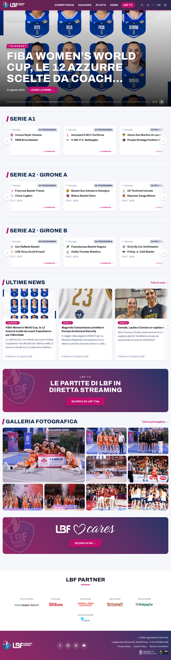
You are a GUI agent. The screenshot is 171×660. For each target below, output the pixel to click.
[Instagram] (68, 645)
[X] (76, 645)
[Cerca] (142, 5)
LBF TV (127, 5)
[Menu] (165, 5)
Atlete (101, 5)
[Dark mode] (148, 5)
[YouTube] (84, 645)
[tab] (21, 102)
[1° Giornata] (33, 140)
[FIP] (147, 652)
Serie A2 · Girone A (38, 175)
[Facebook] (60, 645)
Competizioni (64, 5)
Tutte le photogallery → (155, 421)
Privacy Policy (124, 646)
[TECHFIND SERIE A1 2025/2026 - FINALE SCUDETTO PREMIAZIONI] (23, 497)
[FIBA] (163, 652)
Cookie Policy (140, 646)
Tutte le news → (159, 282)
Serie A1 (23, 119)
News (114, 5)
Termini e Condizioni (158, 646)
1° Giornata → (50, 151)
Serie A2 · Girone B (38, 231)
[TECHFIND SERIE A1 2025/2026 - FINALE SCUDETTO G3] (106, 469)
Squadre (84, 5)
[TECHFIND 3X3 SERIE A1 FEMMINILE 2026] (44, 455)
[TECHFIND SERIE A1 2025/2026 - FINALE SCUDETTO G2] (106, 497)
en (159, 5)
